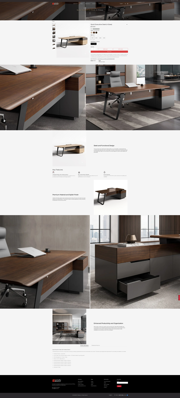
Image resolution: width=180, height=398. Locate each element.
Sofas (92, 384)
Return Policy (106, 384)
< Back (53, 21)
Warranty (105, 385)
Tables (92, 382)
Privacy (105, 387)
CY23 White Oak (92, 33)
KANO (94, 60)
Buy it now (109, 51)
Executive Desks (102, 61)
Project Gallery (81, 384)
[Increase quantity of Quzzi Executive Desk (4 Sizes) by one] (96, 49)
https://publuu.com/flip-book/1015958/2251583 (106, 58)
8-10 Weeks (93, 43)
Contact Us (80, 382)
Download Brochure (82, 385)
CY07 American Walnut (94, 33)
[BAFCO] (55, 4)
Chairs (92, 381)
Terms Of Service (107, 381)
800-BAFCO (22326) (174, 0)
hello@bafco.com (55, 388)
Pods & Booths (93, 385)
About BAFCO (80, 381)
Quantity (92, 46)
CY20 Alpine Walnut (96, 33)
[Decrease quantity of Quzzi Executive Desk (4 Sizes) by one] (91, 49)
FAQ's (105, 382)
